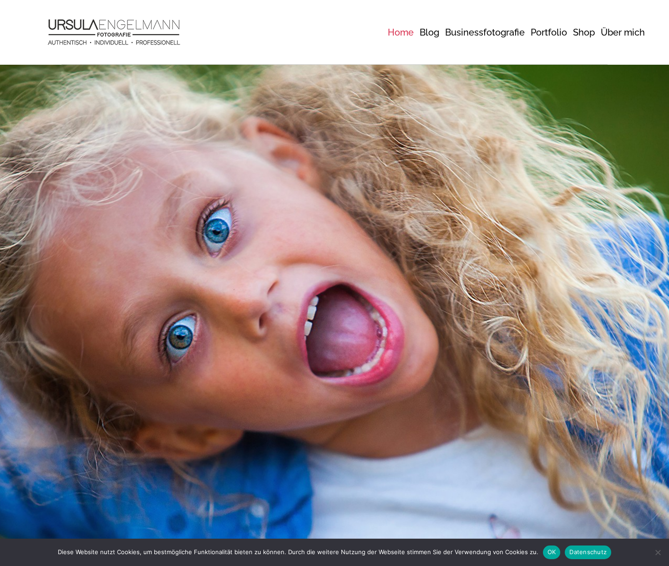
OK (551, 552)
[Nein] (657, 552)
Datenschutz (588, 552)
